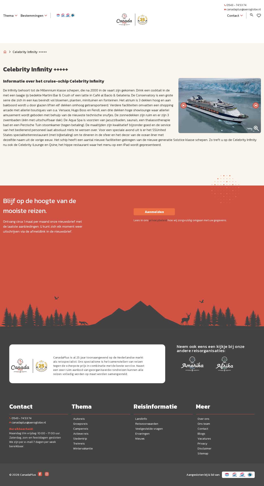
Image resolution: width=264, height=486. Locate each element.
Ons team (204, 424)
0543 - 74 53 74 (236, 5)
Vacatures (204, 438)
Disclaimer (204, 448)
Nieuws (140, 438)
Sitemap (203, 453)
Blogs (201, 434)
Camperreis (80, 429)
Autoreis (79, 419)
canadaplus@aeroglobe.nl (243, 9)
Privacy (202, 443)
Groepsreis (80, 424)
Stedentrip (80, 438)
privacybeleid (158, 220)
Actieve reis (80, 434)
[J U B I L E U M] (132, 33)
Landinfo (141, 419)
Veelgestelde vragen (149, 429)
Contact (203, 429)
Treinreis (79, 443)
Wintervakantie (83, 448)
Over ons (203, 419)
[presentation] (183, 105)
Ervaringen (142, 434)
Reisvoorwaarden (146, 424)
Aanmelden (154, 211)
